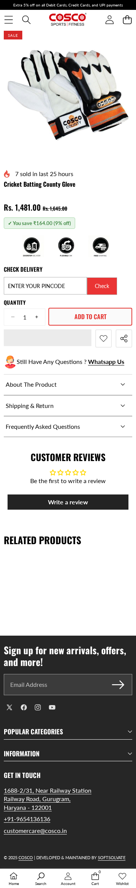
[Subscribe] (118, 684)
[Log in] (109, 19)
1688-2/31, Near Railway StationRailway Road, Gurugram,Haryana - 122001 (47, 799)
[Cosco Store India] (68, 20)
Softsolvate (111, 857)
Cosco (26, 857)
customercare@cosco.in (35, 830)
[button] (127, 19)
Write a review (68, 501)
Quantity (15, 302)
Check (102, 286)
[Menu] (8, 19)
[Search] (26, 19)
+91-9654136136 (27, 818)
